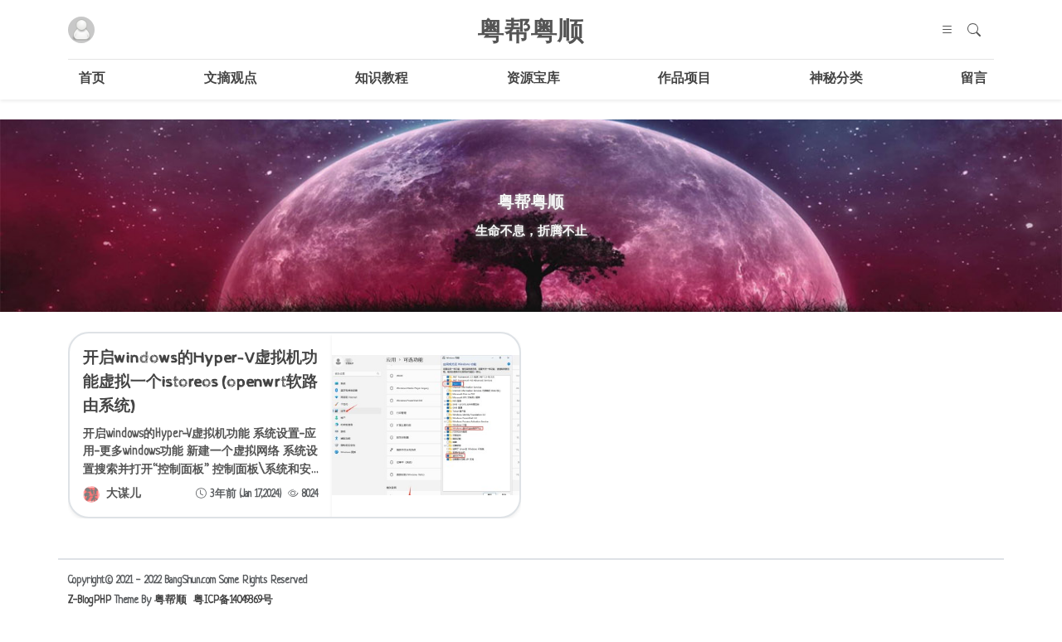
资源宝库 (533, 79)
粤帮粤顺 (531, 30)
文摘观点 (230, 79)
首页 (92, 79)
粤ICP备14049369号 (233, 600)
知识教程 (381, 79)
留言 (974, 79)
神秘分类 (836, 79)
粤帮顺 (170, 600)
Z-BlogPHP (89, 600)
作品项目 (684, 79)
